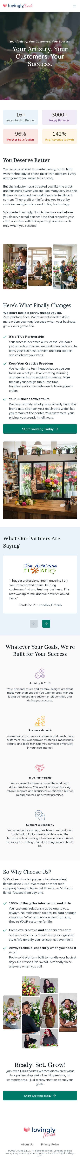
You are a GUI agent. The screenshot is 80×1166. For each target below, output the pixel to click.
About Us (27, 1144)
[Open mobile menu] (74, 6)
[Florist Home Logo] (17, 6)
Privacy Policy (50, 1144)
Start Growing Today (38, 429)
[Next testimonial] (46, 624)
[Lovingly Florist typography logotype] (40, 1132)
